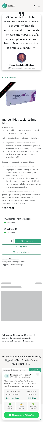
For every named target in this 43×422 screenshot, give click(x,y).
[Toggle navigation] (38, 5)
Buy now (22, 246)
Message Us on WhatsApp (23, 415)
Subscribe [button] (35, 370)
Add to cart (29, 241)
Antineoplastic (11, 77)
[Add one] (12, 241)
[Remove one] (4, 241)
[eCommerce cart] (34, 5)
